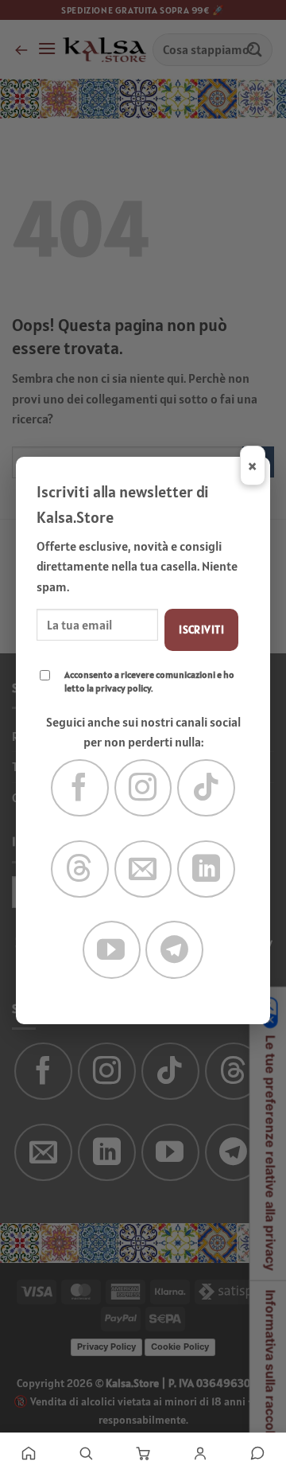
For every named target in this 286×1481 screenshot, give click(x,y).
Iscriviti (201, 629)
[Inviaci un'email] (143, 869)
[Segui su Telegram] (174, 950)
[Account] (200, 1453)
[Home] (28, 1453)
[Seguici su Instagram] (143, 788)
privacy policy (123, 688)
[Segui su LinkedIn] (206, 869)
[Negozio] (85, 1453)
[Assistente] (257, 1453)
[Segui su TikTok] (206, 788)
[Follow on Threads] (80, 869)
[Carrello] (143, 1453)
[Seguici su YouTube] (112, 950)
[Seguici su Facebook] (80, 788)
